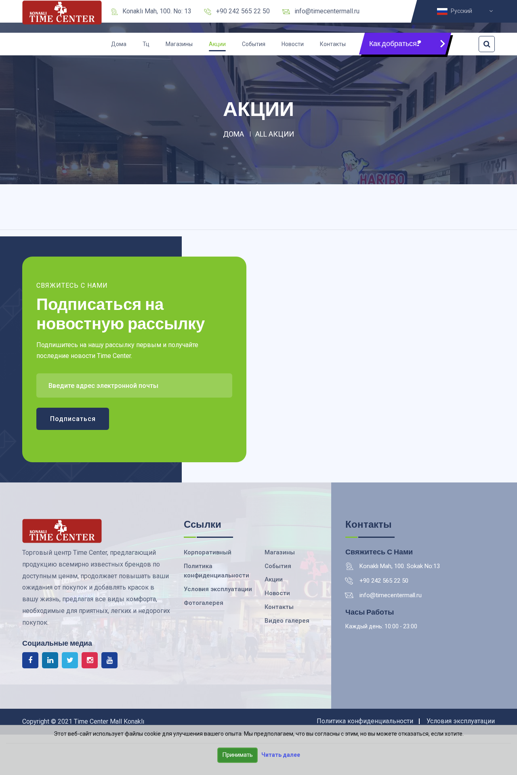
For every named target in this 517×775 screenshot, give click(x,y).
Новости (293, 44)
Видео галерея (287, 620)
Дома (118, 44)
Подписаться (73, 419)
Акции (217, 44)
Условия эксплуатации (218, 589)
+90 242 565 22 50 (243, 11)
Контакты (333, 44)
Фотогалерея (203, 603)
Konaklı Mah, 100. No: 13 (156, 11)
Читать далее (280, 755)
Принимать (237, 754)
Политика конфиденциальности (365, 721)
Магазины (179, 44)
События (253, 44)
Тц (146, 44)
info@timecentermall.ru (326, 11)
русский (463, 11)
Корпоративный (207, 552)
